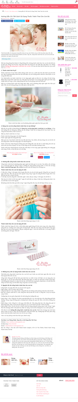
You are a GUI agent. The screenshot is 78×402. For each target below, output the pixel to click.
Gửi (74, 95)
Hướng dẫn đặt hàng (41, 389)
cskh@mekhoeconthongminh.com (14, 325)
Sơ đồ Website (39, 395)
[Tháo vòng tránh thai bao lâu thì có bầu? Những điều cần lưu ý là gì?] (42, 362)
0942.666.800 (12, 324)
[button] (2, 155)
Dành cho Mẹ (54, 6)
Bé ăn (13, 6)
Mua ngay (40, 157)
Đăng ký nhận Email (9, 375)
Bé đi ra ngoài (34, 6)
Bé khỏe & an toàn (44, 6)
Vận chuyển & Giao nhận (42, 391)
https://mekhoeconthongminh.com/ (15, 322)
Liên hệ (38, 385)
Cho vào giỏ (46, 157)
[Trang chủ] (3, 11)
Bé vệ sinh (19, 6)
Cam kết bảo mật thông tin (42, 393)
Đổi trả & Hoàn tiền (41, 387)
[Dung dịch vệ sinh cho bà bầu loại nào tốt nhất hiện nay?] (5, 362)
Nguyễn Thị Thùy (6, 18)
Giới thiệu (38, 383)
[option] (14, 155)
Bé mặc (27, 6)
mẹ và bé (7, 67)
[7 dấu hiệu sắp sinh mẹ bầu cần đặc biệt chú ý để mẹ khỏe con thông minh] (24, 362)
